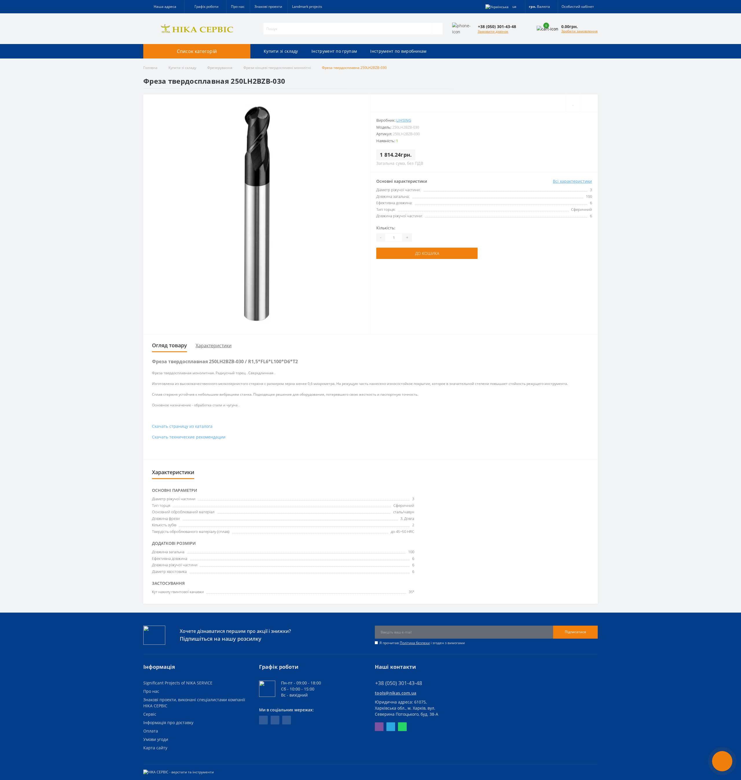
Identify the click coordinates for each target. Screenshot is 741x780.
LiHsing (403, 120)
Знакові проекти (268, 6)
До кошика (427, 253)
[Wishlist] (573, 103)
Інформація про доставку (168, 722)
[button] (205, 6)
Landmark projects (307, 6)
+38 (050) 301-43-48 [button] (398, 683)
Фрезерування (219, 67)
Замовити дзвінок (493, 31)
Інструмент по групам (334, 51)
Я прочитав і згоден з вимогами (422, 642)
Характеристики (214, 345)
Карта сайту (155, 747)
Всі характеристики (572, 181)
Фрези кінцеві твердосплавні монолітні (277, 67)
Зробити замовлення (579, 31)
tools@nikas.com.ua (395, 693)
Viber (379, 726)
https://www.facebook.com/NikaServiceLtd (263, 720)
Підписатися (575, 631)
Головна (150, 67)
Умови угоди (155, 739)
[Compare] (589, 103)
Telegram (390, 726)
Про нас (238, 6)
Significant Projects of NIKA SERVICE (177, 683)
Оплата (150, 731)
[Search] (437, 28)
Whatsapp (402, 726)
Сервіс (149, 714)
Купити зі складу (281, 51)
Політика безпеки (415, 642)
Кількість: (385, 228)
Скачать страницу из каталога (182, 426)
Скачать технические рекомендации (188, 437)
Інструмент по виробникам (398, 51)
